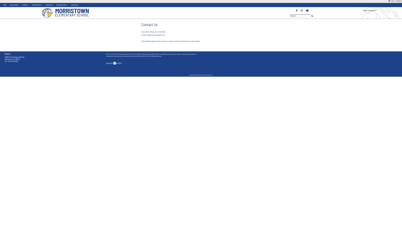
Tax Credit (74, 5)
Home (5, 5)
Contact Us (49, 5)
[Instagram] (301, 11)
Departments (36, 5)
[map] (302, 62)
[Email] (307, 11)
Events (25, 5)
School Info (14, 5)
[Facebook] (296, 11)
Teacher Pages (61, 5)
